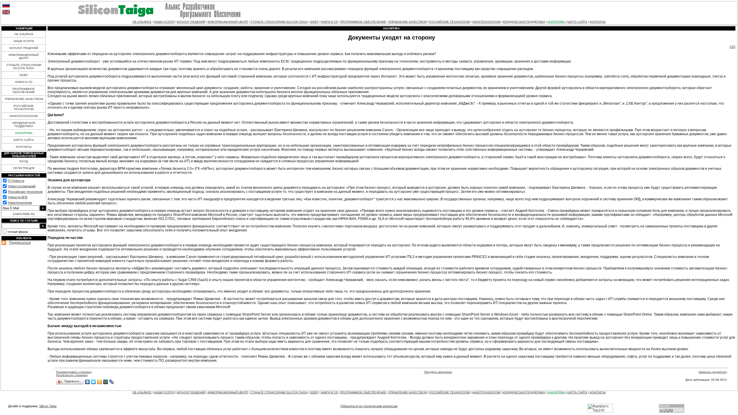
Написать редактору (713, 371)
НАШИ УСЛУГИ (164, 21)
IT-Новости (16, 180)
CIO (732, 46)
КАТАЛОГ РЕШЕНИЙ (191, 21)
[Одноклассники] (100, 382)
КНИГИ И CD (329, 21)
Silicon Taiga (48, 406)
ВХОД (24, 161)
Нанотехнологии (20, 202)
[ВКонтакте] (87, 382)
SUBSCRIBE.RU (24, 214)
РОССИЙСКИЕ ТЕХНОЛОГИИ (449, 21)
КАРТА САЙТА (577, 21)
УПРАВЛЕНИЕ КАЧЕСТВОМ (407, 21)
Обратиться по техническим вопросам (369, 406)
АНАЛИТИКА (556, 21)
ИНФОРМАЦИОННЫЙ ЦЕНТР (228, 21)
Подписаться (20, 243)
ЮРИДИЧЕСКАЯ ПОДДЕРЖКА (524, 21)
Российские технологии (25, 191)
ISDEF (314, 21)
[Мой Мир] (106, 382)
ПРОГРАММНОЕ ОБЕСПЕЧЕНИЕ (363, 21)
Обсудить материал (438, 371)
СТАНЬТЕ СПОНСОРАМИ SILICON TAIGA (279, 21)
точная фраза (17, 231)
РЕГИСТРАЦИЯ (23, 168)
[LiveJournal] (112, 382)
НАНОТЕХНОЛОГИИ (486, 21)
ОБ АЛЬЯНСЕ (142, 21)
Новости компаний (21, 186)
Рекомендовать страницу (74, 371)
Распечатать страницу (72, 375)
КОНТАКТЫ (598, 21)
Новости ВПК (17, 197)
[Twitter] (94, 382)
